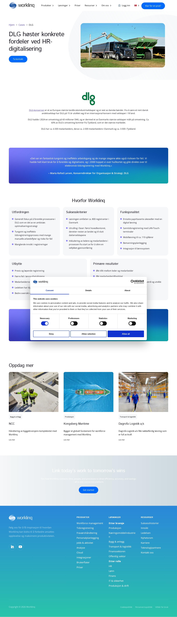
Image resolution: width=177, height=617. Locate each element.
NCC (12, 424)
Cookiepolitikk (126, 607)
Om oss (105, 6)
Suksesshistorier (150, 523)
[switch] (74, 323)
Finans (112, 575)
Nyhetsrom (147, 537)
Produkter (46, 6)
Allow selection (88, 334)
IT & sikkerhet (116, 580)
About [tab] (127, 290)
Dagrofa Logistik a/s (131, 424)
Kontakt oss (147, 552)
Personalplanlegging (88, 537)
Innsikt (144, 528)
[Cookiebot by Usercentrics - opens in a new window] (132, 282)
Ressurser (90, 6)
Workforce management (90, 523)
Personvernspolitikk (143, 607)
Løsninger (63, 6)
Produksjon (69, 417)
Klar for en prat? (153, 5)
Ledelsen (146, 532)
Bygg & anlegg (15, 417)
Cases (22, 24)
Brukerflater (83, 562)
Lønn (111, 570)
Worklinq (30, 606)
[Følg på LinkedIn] (12, 546)
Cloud (80, 552)
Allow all (126, 334)
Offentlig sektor (117, 556)
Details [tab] (88, 290)
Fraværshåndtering (87, 532)
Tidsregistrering (85, 528)
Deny (51, 334)
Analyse (81, 547)
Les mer (12, 440)
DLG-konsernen (36, 110)
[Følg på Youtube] (20, 546)
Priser (77, 6)
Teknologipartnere (151, 547)
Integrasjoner (84, 557)
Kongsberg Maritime (76, 424)
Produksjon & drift (119, 585)
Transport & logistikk (128, 417)
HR (110, 566)
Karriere (145, 542)
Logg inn (126, 6)
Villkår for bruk (161, 607)
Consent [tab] (50, 290)
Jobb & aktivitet (85, 542)
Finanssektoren (117, 551)
